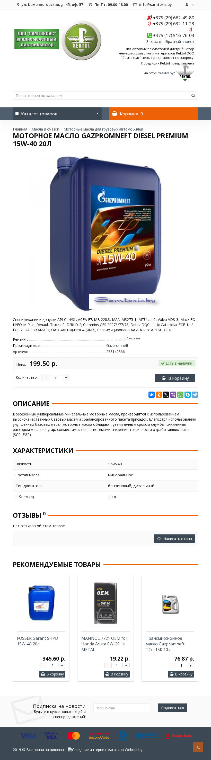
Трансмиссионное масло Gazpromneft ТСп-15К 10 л (165, 643)
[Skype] (187, 395)
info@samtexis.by (155, 4)
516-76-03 (173, 35)
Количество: (27, 377)
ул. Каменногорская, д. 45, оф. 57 (52, 4)
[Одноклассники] (159, 395)
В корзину (178, 378)
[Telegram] (195, 395)
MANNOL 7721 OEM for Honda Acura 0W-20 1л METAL (104, 643)
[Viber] (173, 395)
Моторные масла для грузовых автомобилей (103, 129)
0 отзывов (133, 338)
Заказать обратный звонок (170, 41)
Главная (20, 129)
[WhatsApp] (180, 395)
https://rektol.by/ (162, 73)
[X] (166, 395)
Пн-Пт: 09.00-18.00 (110, 4)
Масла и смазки (45, 129)
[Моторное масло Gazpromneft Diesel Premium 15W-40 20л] (105, 233)
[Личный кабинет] (190, 4)
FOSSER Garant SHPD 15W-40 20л (37, 641)
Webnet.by (133, 749)
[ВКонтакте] (151, 395)
